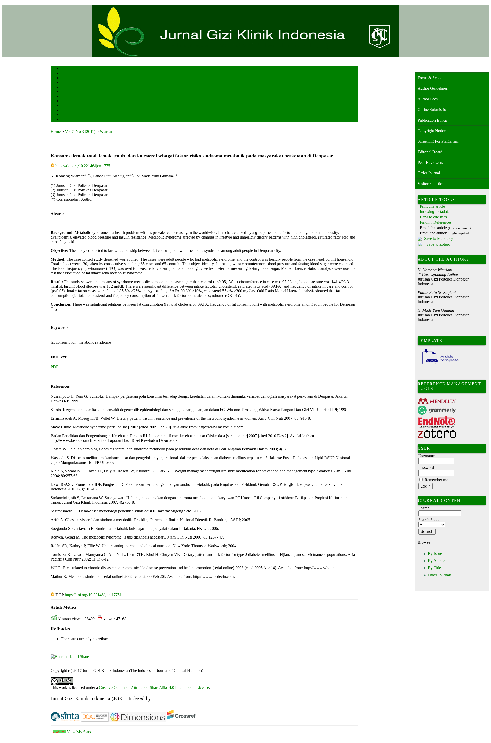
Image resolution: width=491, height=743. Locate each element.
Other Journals (439, 575)
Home (64, 69)
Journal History (70, 115)
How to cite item (433, 217)
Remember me (436, 480)
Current (65, 92)
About (64, 73)
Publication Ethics (432, 120)
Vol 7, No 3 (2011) (80, 131)
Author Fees (428, 99)
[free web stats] (59, 732)
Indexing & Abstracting (74, 110)
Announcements (70, 101)
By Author (436, 560)
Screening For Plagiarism (438, 141)
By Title (434, 568)
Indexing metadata (435, 211)
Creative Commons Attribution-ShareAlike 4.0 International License (154, 687)
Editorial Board (430, 152)
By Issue (435, 553)
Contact (65, 119)
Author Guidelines (433, 88)
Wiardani (107, 131)
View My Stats (79, 732)
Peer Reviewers (430, 162)
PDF (54, 367)
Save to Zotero (437, 244)
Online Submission (433, 109)
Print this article (432, 206)
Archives (66, 96)
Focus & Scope (430, 78)
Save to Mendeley (438, 238)
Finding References (435, 222)
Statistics (66, 105)
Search (64, 87)
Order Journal (429, 173)
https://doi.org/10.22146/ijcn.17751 (83, 166)
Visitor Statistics (430, 183)
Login (64, 78)
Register (65, 82)
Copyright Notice (432, 130)
